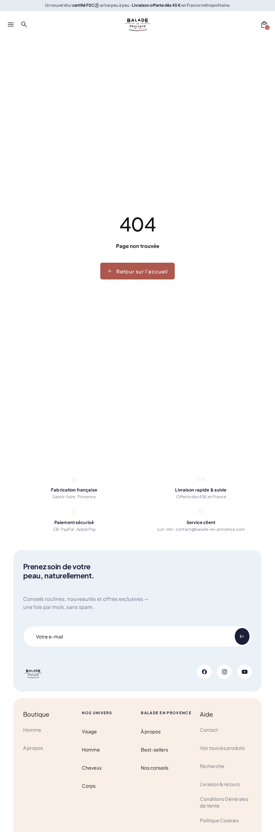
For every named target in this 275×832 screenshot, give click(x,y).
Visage (89, 731)
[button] (264, 24)
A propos (33, 748)
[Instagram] (224, 672)
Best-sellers (154, 749)
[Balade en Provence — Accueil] (138, 24)
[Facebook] (204, 672)
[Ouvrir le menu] (11, 24)
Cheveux (92, 768)
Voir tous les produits (222, 748)
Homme (32, 730)
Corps (89, 786)
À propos (151, 731)
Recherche (212, 766)
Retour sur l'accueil (142, 271)
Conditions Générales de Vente (224, 802)
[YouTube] (244, 672)
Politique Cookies (219, 820)
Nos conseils (154, 768)
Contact (209, 730)
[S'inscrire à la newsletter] (242, 636)
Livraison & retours (220, 784)
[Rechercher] (24, 24)
